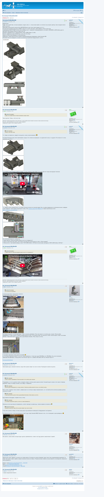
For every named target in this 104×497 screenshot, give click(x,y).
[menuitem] (4, 10)
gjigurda (70, 469)
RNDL (70, 296)
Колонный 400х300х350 (9, 16)
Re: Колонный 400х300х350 (10, 109)
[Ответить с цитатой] (66, 20)
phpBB (40, 486)
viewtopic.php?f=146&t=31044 (14, 463)
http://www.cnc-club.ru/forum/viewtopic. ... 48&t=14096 (15, 466)
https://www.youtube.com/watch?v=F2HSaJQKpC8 (11, 277)
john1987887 (71, 454)
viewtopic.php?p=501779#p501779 (35, 208)
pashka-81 (5, 21)
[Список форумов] (9, 5)
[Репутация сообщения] (64, 20)
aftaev (70, 109)
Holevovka (71, 444)
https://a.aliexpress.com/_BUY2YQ (10, 210)
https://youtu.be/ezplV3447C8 (8, 195)
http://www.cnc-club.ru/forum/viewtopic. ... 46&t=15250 (18, 462)
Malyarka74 (71, 363)
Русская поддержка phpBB (42, 487)
